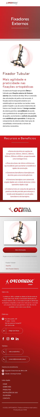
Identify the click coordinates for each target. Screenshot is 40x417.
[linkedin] (17, 338)
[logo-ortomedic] (12, 3)
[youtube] (12, 338)
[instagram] (8, 338)
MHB (25, 410)
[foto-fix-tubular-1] (20, 56)
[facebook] (3, 338)
